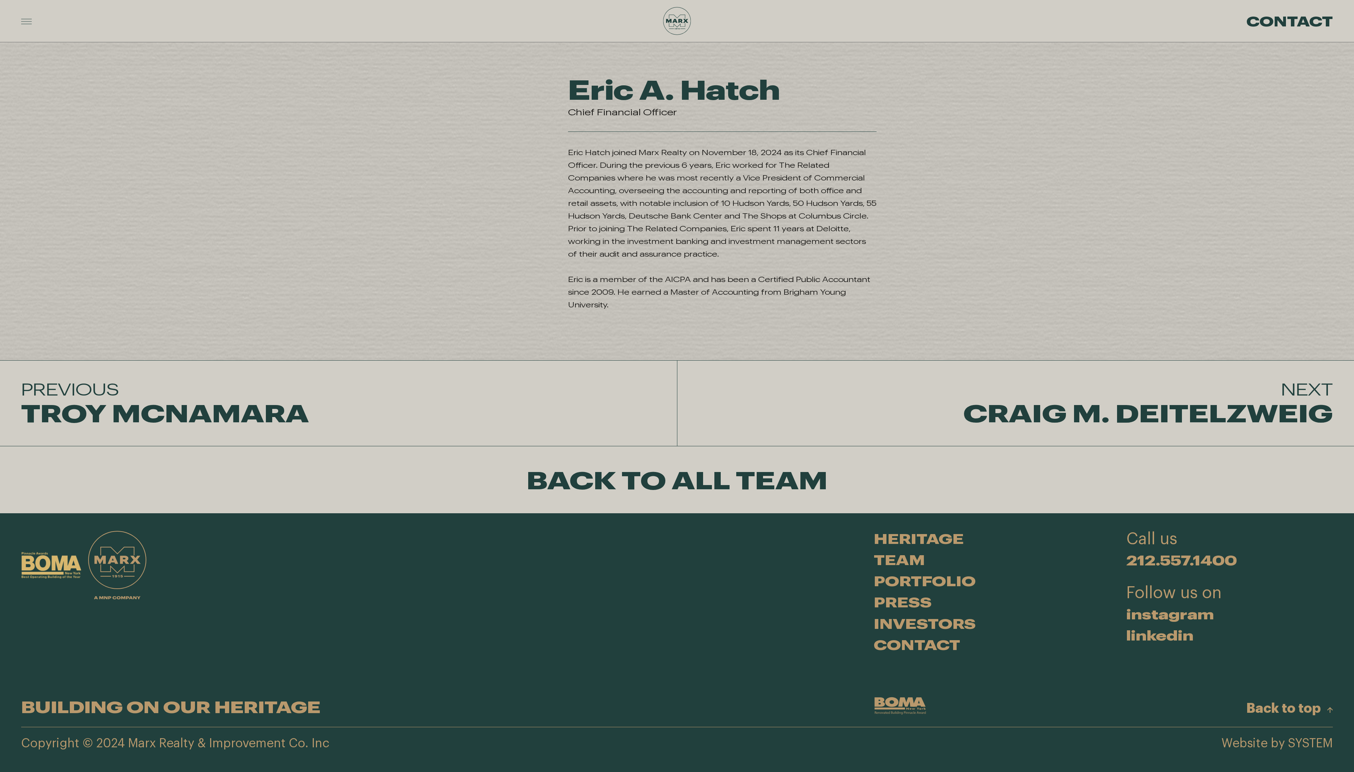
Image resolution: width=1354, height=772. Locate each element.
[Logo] (677, 21)
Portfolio (925, 581)
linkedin (1160, 635)
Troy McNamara (165, 403)
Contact (1289, 21)
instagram (1170, 614)
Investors (925, 623)
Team (899, 560)
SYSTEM (1310, 743)
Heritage (919, 538)
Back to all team (677, 479)
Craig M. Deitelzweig (1148, 403)
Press (903, 602)
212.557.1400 (1181, 560)
